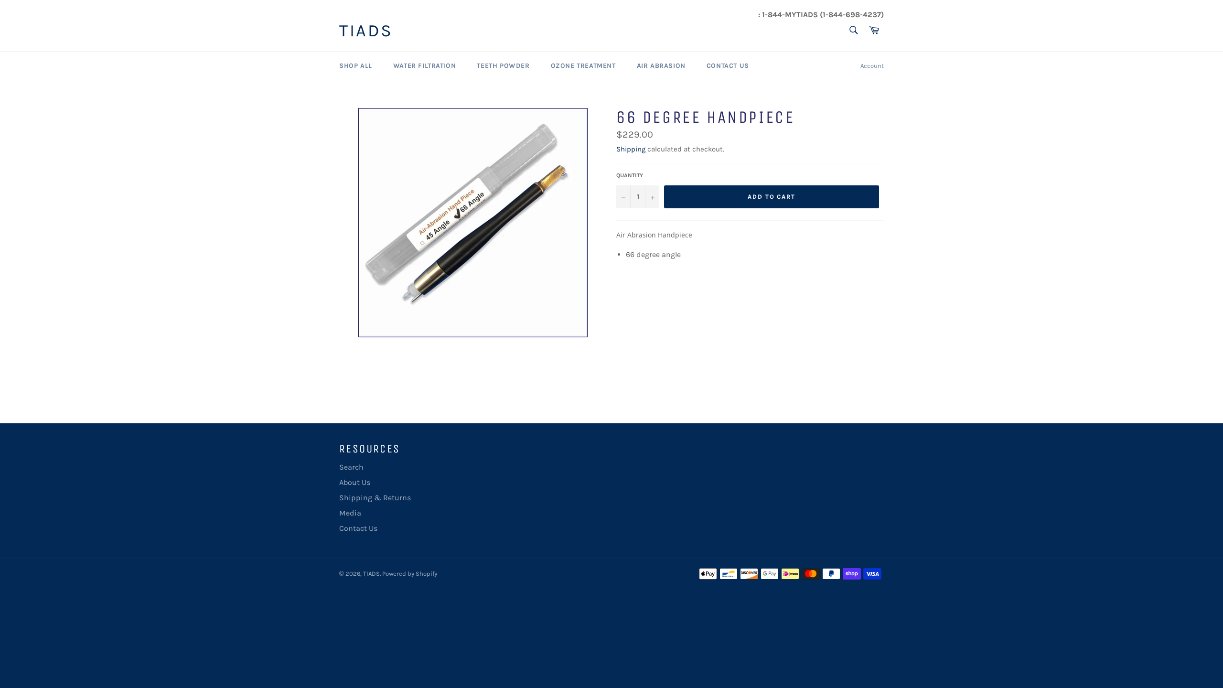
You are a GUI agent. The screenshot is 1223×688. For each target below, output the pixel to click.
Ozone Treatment (583, 66)
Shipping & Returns (375, 497)
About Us (354, 482)
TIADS (366, 31)
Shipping (630, 149)
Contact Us (728, 66)
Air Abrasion (661, 66)
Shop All (355, 66)
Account (872, 65)
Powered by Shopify (409, 573)
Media (350, 512)
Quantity (629, 175)
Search (351, 467)
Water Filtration (424, 66)
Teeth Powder (503, 66)
